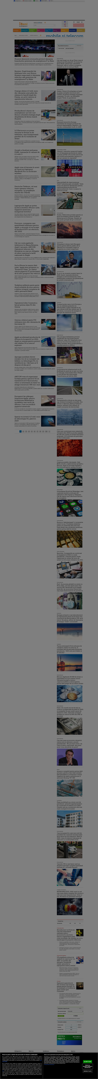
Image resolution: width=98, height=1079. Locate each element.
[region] (49, 1065)
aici (3, 1070)
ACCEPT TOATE (87, 1061)
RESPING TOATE (87, 1071)
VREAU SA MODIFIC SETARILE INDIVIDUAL (87, 1066)
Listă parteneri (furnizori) (49, 1064)
